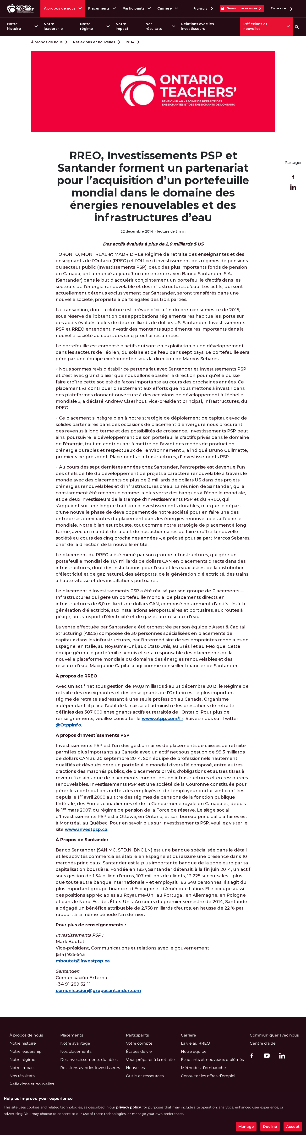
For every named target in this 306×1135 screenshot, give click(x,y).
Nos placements (76, 1051)
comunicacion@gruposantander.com (98, 990)
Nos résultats (154, 26)
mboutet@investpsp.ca (83, 961)
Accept (293, 1126)
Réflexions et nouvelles (255, 26)
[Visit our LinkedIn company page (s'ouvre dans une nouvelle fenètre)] (281, 1056)
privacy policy (128, 1107)
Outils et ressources (145, 1076)
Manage (246, 1126)
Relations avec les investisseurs (197, 26)
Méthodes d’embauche (203, 1067)
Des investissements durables (89, 1059)
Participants (134, 8)
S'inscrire (278, 8)
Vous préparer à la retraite (150, 1059)
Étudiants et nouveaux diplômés (212, 1059)
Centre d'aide (263, 1043)
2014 (130, 42)
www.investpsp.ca (86, 829)
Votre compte (139, 1043)
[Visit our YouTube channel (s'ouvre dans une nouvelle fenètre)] (266, 1055)
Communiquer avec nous (274, 1035)
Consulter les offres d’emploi (208, 1076)
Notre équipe (194, 1051)
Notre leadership (53, 26)
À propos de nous (60, 8)
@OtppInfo (68, 725)
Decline (270, 1126)
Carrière (164, 8)
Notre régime (86, 26)
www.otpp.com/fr (162, 718)
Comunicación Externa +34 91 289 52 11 (98, 981)
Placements (99, 8)
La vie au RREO (195, 1043)
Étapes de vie (139, 1051)
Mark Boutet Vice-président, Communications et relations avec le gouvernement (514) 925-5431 (132, 948)
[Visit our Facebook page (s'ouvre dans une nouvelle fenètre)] (250, 1055)
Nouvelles (135, 1067)
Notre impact (122, 26)
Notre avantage (75, 1043)
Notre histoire (14, 26)
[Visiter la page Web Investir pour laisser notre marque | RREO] (21, 8)
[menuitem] (22, 26)
